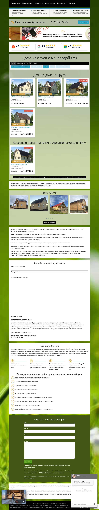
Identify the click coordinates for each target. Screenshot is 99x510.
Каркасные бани (50, 3)
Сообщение (27, 441)
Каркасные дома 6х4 (55, 177)
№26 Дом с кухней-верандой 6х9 (20, 97)
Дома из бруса (15, 3)
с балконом (26, 66)
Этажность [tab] (28, 63)
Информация (61, 3)
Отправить (28, 462)
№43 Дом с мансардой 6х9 (46, 97)
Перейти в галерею (49, 222)
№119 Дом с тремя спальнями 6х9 (21, 127)
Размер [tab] (20, 63)
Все (36, 63)
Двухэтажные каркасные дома (30, 177)
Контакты (72, 3)
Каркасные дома (27, 3)
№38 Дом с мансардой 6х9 (19, 164)
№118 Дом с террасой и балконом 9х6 (77, 97)
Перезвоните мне (83, 22)
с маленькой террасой (17, 66)
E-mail (25, 434)
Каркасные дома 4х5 (43, 177)
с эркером (46, 66)
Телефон (26, 428)
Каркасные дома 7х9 (66, 177)
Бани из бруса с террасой (79, 177)
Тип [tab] (14, 63)
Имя (25, 422)
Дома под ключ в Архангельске (29, 22)
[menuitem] (15, 3)
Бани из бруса (39, 3)
